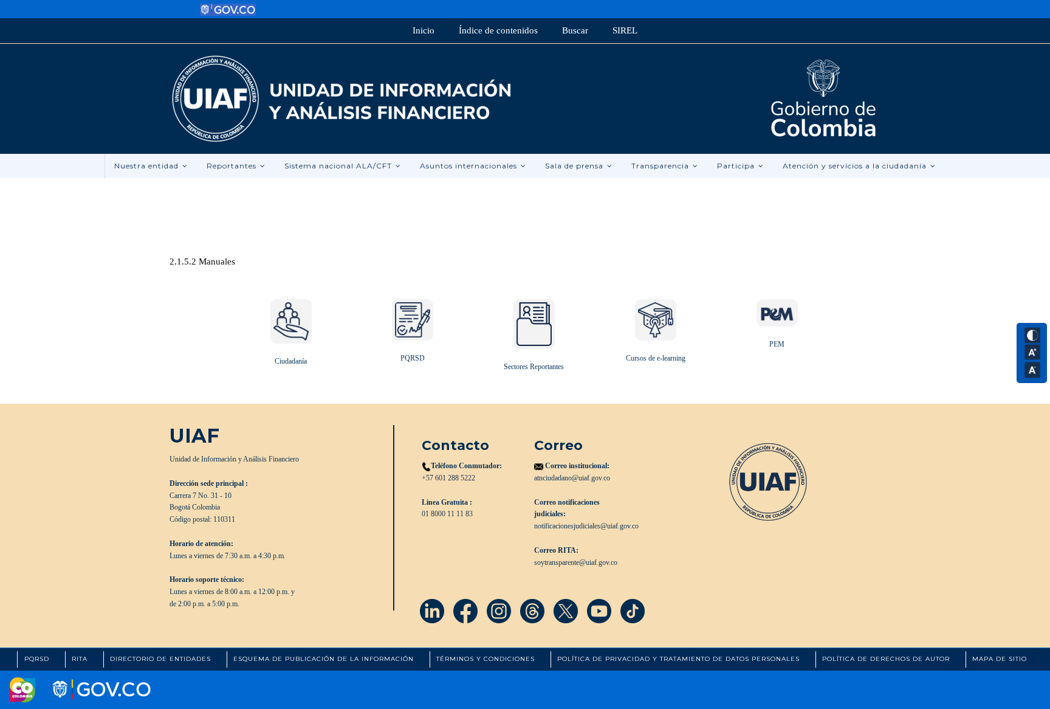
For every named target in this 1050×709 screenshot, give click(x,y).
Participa (737, 165)
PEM (776, 344)
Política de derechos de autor (886, 659)
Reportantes (233, 165)
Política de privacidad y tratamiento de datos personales (678, 659)
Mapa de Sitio (999, 659)
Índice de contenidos (498, 30)
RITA (80, 659)
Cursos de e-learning (655, 358)
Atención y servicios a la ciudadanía (856, 165)
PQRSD (412, 358)
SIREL (624, 30)
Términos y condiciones (485, 659)
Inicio (423, 30)
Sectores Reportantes (534, 366)
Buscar (575, 30)
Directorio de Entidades (160, 659)
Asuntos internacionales (470, 165)
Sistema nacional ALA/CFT (339, 165)
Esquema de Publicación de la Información (323, 659)
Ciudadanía (291, 361)
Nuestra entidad (147, 165)
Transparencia (661, 165)
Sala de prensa (575, 165)
